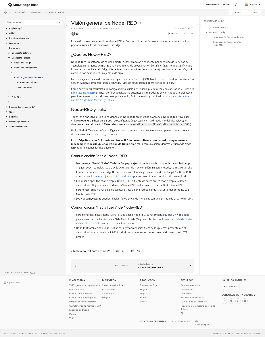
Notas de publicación (19, 122)
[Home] (23, 4)
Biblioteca (13, 117)
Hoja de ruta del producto (194, 301)
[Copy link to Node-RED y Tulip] (111, 109)
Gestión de (14, 43)
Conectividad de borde (80, 293)
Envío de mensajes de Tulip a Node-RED (110, 176)
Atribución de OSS (49, 333)
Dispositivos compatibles (25, 68)
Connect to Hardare (55, 12)
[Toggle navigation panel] (66, 25)
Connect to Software (21, 53)
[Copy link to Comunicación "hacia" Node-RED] (131, 156)
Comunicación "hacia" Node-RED (228, 37)
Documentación (19, 12)
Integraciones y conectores (82, 301)
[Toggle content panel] (199, 24)
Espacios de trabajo (79, 310)
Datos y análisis (77, 289)
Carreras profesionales (28, 333)
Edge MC (144, 293)
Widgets (106, 297)
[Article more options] (192, 33)
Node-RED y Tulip (217, 32)
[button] (245, 12)
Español (253, 4)
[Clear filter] (59, 22)
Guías (12, 112)
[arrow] (206, 32)
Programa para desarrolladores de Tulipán (198, 307)
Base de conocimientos (192, 297)
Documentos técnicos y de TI (22, 107)
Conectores (108, 293)
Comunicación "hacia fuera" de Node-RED (227, 43)
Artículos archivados (19, 126)
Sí (122, 250)
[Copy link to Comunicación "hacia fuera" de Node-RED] (146, 207)
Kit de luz (144, 297)
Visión (72, 318)
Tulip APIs (16, 97)
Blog (183, 313)
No (138, 250)
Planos (143, 301)
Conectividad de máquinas (82, 297)
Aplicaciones (108, 289)
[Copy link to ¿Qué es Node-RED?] (116, 54)
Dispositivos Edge (22, 63)
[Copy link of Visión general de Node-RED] (140, 23)
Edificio (12, 33)
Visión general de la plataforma (84, 285)
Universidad (187, 289)
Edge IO (144, 289)
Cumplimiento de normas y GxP (85, 306)
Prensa (62, 333)
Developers (36, 12)
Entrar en (230, 286)
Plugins (72, 314)
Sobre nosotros (10, 333)
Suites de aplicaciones (113, 285)
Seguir (174, 34)
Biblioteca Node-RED (83, 92)
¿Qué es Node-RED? (218, 27)
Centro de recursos (190, 285)
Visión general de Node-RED (30, 77)
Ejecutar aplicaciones (19, 38)
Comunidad (186, 293)
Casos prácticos (24, 87)
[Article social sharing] (185, 33)
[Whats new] (236, 4)
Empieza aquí (15, 28)
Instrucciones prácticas (27, 82)
